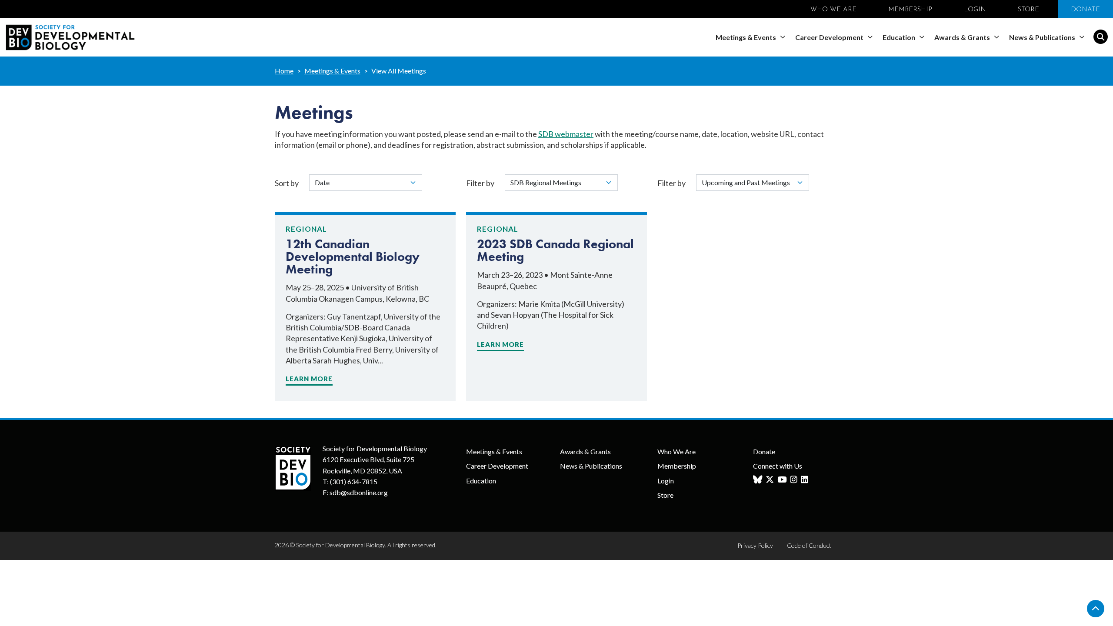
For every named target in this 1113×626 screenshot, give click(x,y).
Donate (764, 451)
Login (665, 480)
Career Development (830, 37)
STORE (1028, 10)
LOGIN (975, 10)
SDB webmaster (565, 134)
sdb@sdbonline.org (359, 492)
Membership (676, 466)
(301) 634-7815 (353, 481)
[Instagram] (795, 480)
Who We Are (676, 451)
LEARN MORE (309, 379)
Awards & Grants (962, 37)
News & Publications (1042, 37)
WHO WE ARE (833, 10)
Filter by (480, 183)
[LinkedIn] (805, 480)
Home (284, 71)
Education (899, 37)
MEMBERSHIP (910, 10)
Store (665, 495)
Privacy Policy (755, 545)
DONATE (1085, 10)
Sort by (287, 183)
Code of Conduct (809, 545)
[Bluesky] (758, 480)
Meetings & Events (746, 37)
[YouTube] (783, 480)
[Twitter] (771, 480)
